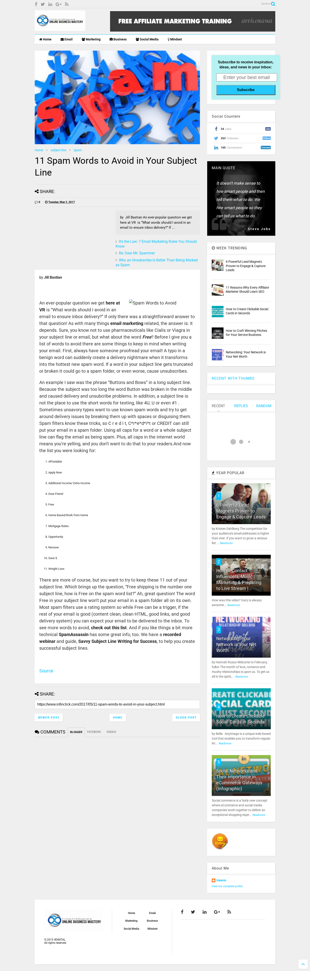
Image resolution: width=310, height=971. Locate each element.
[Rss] (67, 4)
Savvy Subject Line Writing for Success (117, 641)
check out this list (109, 627)
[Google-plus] (59, 4)
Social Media (149, 39)
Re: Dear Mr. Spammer (137, 253)
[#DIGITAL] (60, 28)
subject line (58, 150)
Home (47, 39)
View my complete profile (227, 886)
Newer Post (48, 717)
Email (68, 39)
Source (46, 671)
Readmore (226, 543)
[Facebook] (36, 4)
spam (78, 150)
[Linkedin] (50, 4)
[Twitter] (43, 4)
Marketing (93, 39)
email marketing (127, 323)
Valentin (221, 880)
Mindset (176, 39)
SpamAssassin (74, 634)
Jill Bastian (53, 277)
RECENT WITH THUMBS (233, 378)
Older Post (186, 717)
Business (120, 39)
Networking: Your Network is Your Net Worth (236, 644)
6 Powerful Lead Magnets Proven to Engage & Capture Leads (246, 266)
